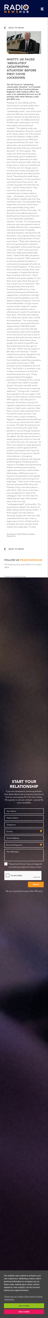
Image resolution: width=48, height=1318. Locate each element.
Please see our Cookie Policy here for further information (23, 1298)
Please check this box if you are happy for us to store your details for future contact (25, 865)
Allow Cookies (24, 1306)
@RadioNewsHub (31, 560)
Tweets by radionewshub (15, 576)
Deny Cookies (24, 1312)
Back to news (16, 28)
